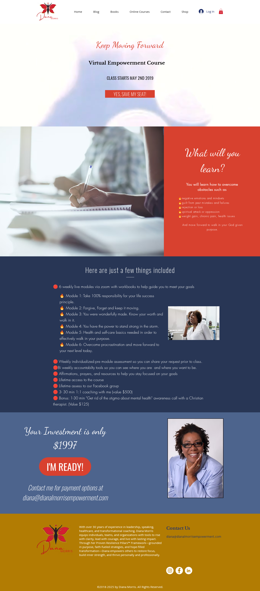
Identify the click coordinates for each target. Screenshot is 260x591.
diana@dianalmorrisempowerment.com (65, 497)
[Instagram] (170, 570)
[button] (221, 11)
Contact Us (178, 528)
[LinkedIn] (188, 570)
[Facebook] (179, 570)
